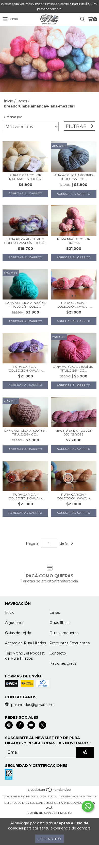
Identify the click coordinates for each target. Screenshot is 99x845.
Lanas (21, 101)
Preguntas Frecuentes (70, 643)
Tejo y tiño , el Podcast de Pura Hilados (25, 656)
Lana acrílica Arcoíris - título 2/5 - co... (74, 177)
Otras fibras (59, 622)
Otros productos (64, 633)
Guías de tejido (18, 633)
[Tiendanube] (49, 791)
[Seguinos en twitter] (42, 725)
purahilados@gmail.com (32, 704)
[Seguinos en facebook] (20, 725)
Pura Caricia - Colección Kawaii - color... (73, 304)
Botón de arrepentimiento (49, 813)
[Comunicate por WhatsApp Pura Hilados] (88, 806)
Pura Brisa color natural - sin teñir (25, 177)
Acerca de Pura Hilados (25, 643)
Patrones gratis (63, 663)
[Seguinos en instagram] (9, 725)
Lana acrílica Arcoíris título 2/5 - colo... (25, 304)
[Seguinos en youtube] (31, 725)
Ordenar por (13, 117)
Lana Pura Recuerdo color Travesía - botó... (25, 241)
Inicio (8, 101)
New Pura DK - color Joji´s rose (73, 432)
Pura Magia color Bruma (73, 241)
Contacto (58, 653)
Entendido (49, 839)
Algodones (14, 622)
